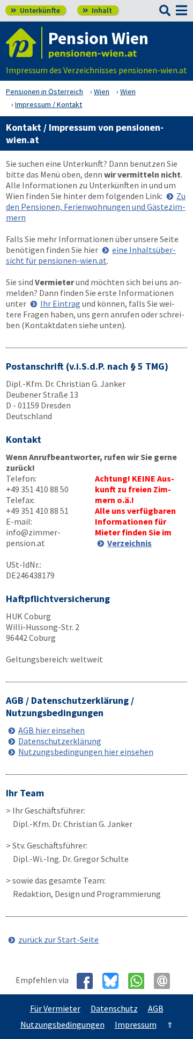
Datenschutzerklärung (59, 741)
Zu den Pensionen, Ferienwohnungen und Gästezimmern (95, 206)
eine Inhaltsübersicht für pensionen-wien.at (91, 255)
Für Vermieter (55, 1008)
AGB (156, 1008)
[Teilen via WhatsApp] (140, 981)
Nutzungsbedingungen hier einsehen (85, 751)
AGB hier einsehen (51, 730)
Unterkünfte (35, 10)
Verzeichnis (129, 543)
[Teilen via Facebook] (89, 981)
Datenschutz (114, 1008)
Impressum (136, 1024)
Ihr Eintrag (60, 303)
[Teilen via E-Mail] (166, 981)
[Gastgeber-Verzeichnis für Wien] (24, 43)
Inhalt (97, 10)
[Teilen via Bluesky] (114, 981)
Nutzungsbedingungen (62, 1024)
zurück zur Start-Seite (58, 939)
